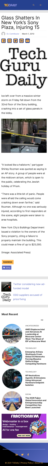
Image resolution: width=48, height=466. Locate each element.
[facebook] (3, 41)
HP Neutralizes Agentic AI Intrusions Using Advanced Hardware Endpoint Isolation (35, 380)
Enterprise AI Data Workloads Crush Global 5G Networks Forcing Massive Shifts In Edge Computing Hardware (35, 358)
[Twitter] (22, 454)
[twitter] (15, 41)
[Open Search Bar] (33, 5)
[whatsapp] (9, 41)
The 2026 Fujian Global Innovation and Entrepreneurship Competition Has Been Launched (35, 403)
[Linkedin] (16, 454)
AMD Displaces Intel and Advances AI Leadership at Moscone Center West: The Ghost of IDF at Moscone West (35, 335)
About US (39, 463)
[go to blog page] (42, 320)
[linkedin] (21, 41)
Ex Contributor (13, 34)
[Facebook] (28, 454)
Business (7, 262)
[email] (27, 41)
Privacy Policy (27, 463)
